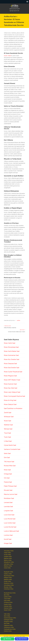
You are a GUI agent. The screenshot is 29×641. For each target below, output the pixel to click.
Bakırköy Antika (8, 566)
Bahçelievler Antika (9, 562)
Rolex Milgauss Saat (10, 376)
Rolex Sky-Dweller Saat (11, 359)
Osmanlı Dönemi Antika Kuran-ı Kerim (16, 331)
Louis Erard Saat (9, 515)
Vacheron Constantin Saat (12, 449)
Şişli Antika (6, 623)
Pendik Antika (7, 581)
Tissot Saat (7, 433)
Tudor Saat (7, 437)
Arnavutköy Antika (8, 550)
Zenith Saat (7, 412)
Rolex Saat (7, 470)
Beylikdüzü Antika (8, 583)
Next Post (22, 329)
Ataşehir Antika (8, 556)
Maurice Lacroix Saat (10, 494)
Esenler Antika (7, 604)
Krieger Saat (8, 543)
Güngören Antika (8, 621)
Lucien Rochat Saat (10, 527)
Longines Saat (8, 510)
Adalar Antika (7, 552)
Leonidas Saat (8, 506)
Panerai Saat (8, 482)
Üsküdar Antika (8, 606)
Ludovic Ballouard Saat (11, 531)
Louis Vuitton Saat (9, 523)
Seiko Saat (7, 453)
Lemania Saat (8, 502)
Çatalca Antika (7, 596)
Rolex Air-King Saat (10, 400)
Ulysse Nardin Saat (10, 445)
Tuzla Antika (7, 598)
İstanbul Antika (8, 631)
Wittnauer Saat (9, 416)
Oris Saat (7, 478)
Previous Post (7, 325)
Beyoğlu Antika (8, 587)
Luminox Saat (8, 535)
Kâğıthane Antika (8, 625)
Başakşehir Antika (8, 572)
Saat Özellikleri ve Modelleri (13, 408)
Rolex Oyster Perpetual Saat (13, 372)
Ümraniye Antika (8, 602)
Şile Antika (6, 595)
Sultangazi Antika (8, 619)
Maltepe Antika (8, 577)
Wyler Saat (7, 421)
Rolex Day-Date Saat (10, 388)
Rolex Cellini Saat (9, 343)
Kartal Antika (7, 568)
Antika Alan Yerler (20, 636)
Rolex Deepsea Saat (10, 363)
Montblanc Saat (9, 498)
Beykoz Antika (7, 560)
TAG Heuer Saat (9, 461)
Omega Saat (8, 474)
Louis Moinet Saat (9, 519)
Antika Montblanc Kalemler (10, 327)
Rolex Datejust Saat (10, 404)
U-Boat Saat (8, 441)
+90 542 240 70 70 (14, 10)
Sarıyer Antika (7, 610)
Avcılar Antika (7, 554)
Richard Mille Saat (10, 465)
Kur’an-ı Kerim (7, 55)
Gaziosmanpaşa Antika (10, 617)
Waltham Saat (8, 425)
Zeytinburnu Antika (9, 627)
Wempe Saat (8, 429)
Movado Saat (8, 490)
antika (18, 320)
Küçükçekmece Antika (9, 629)
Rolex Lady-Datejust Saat (12, 392)
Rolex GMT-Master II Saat (12, 380)
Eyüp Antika (7, 600)
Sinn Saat (7, 457)
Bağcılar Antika (8, 558)
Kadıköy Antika (8, 573)
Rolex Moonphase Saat (11, 347)
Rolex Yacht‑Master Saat (11, 351)
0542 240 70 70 (14, 6)
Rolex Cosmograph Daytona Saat (14, 396)
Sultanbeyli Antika (8, 589)
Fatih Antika (7, 614)
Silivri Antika (7, 616)
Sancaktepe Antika (9, 585)
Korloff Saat (7, 539)
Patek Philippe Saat (10, 486)
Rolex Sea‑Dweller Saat (11, 367)
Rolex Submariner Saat (11, 355)
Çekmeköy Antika (8, 564)
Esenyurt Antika (8, 608)
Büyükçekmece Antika (9, 593)
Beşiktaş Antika (8, 579)
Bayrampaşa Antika (9, 575)
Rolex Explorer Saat (10, 384)
